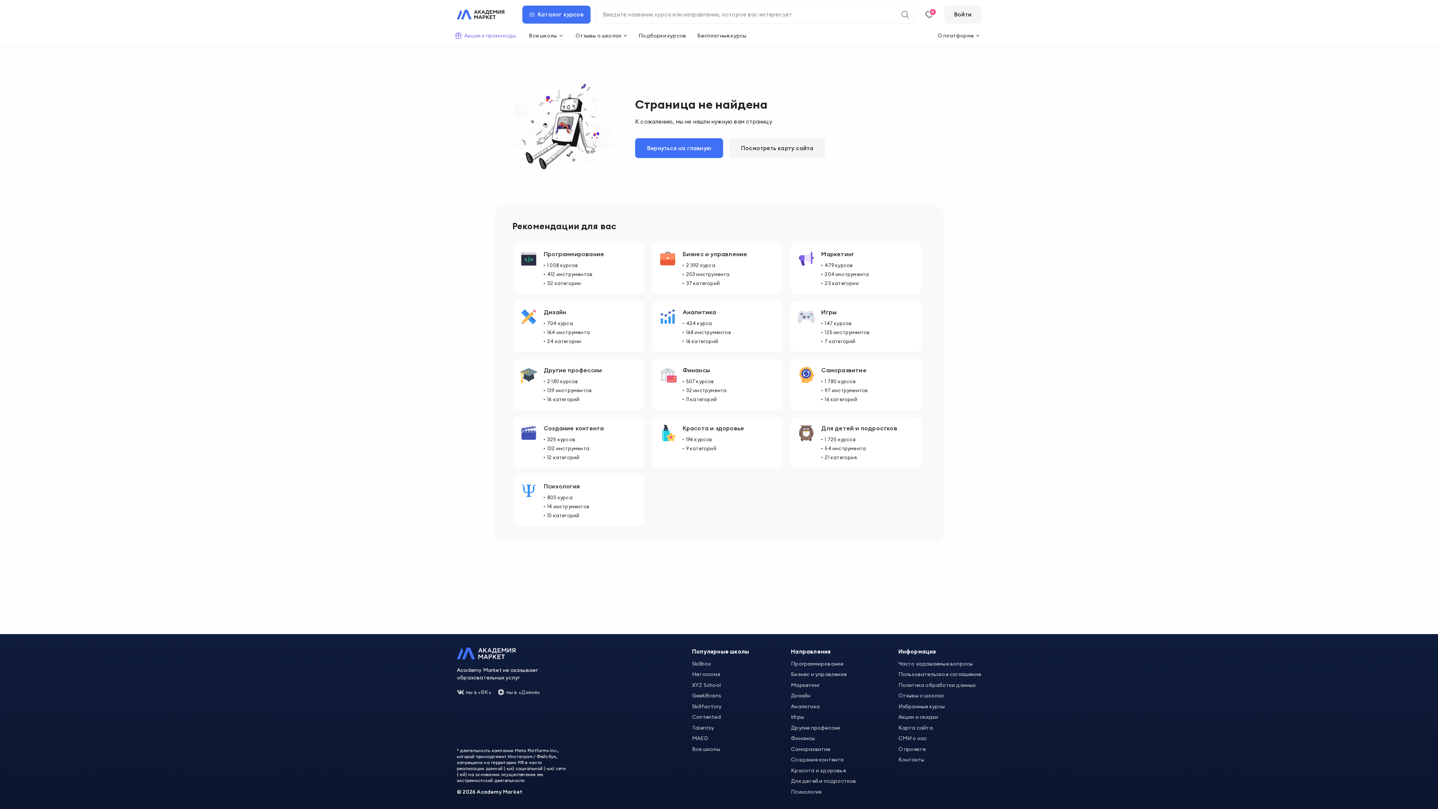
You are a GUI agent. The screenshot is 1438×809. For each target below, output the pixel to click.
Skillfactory (707, 706)
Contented (706, 716)
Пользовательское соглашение (939, 674)
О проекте (912, 749)
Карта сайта (915, 727)
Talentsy (703, 727)
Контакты (911, 759)
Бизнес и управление (819, 674)
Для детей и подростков (823, 781)
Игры (797, 716)
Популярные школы (720, 651)
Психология (806, 791)
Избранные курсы (921, 706)
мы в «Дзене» (523, 692)
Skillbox (701, 663)
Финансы (803, 738)
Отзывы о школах (921, 695)
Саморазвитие (810, 749)
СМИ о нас (912, 738)
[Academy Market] (480, 14)
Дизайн (800, 695)
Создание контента (817, 759)
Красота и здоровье (818, 770)
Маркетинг (805, 685)
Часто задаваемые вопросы (935, 663)
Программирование (817, 663)
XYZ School (706, 685)
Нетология (706, 674)
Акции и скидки (918, 716)
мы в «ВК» (478, 692)
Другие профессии (815, 727)
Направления (811, 651)
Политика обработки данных (937, 685)
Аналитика (805, 706)
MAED (700, 738)
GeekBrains (706, 695)
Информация (917, 651)
